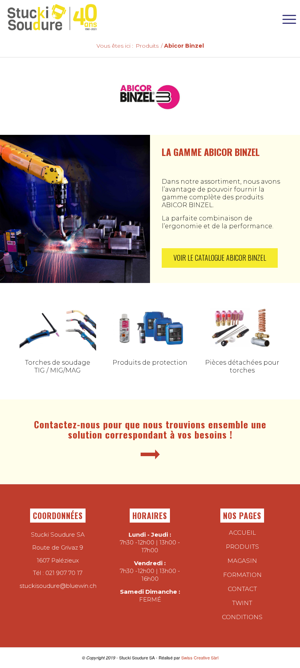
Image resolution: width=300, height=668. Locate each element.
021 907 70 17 (63, 573)
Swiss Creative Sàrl (199, 657)
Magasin (242, 560)
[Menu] (285, 17)
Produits (242, 546)
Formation (242, 574)
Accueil (242, 532)
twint (242, 603)
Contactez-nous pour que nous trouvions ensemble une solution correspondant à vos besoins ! (150, 429)
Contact (242, 589)
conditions (242, 617)
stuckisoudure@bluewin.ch (58, 585)
